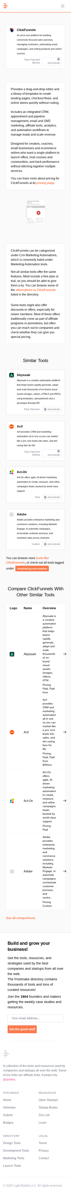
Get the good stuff (22, 1029)
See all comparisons (20, 918)
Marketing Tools (13, 1158)
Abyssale (23, 375)
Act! (20, 426)
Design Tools (12, 1143)
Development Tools (16, 1150)
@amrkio (9, 1079)
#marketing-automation (32, 568)
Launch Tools (12, 1165)
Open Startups (48, 1100)
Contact (44, 1158)
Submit (7, 1115)
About (7, 1100)
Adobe (22, 514)
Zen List (44, 1115)
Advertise (9, 1107)
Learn (42, 1122)
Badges (8, 1122)
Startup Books (48, 1107)
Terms (43, 1143)
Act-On (22, 472)
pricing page (45, 183)
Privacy (44, 1150)
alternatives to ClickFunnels (36, 290)
